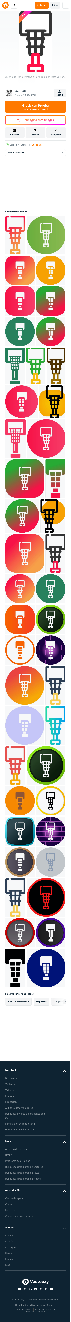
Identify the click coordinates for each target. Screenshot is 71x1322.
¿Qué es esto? (37, 144)
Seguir (60, 94)
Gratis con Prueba (35, 106)
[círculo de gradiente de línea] (20, 402)
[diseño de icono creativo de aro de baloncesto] (15, 235)
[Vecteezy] (5, 5)
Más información (16, 152)
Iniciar (55, 5)
